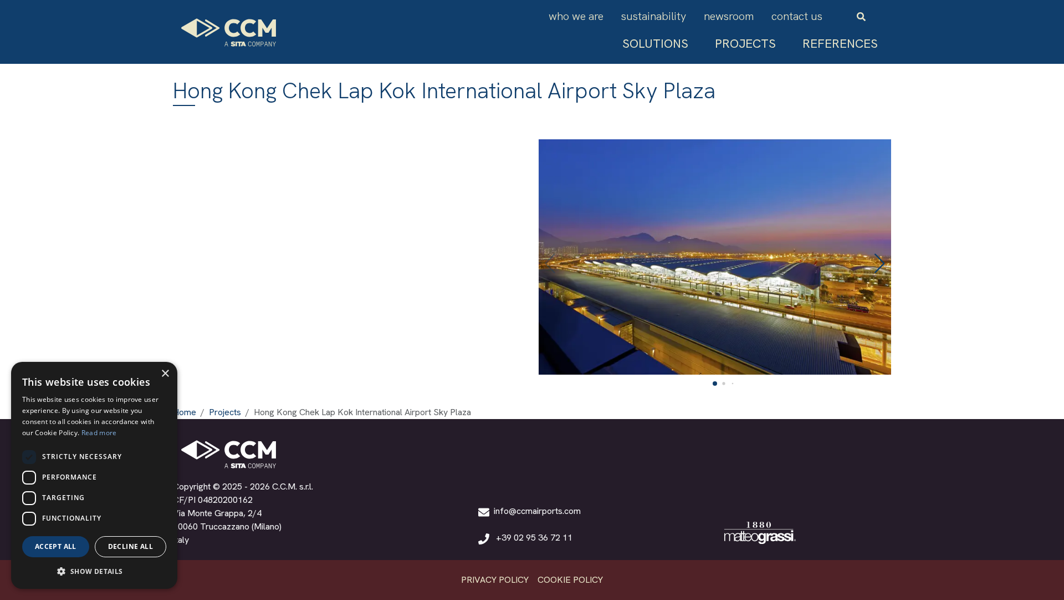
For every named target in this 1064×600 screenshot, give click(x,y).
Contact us (796, 16)
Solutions (655, 44)
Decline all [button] (130, 546)
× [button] (165, 374)
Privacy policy (495, 580)
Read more (99, 432)
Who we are (576, 16)
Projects (745, 44)
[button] (529, 511)
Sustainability (653, 16)
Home (184, 412)
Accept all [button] (55, 546)
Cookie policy (570, 580)
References (840, 44)
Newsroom (729, 16)
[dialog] (94, 475)
